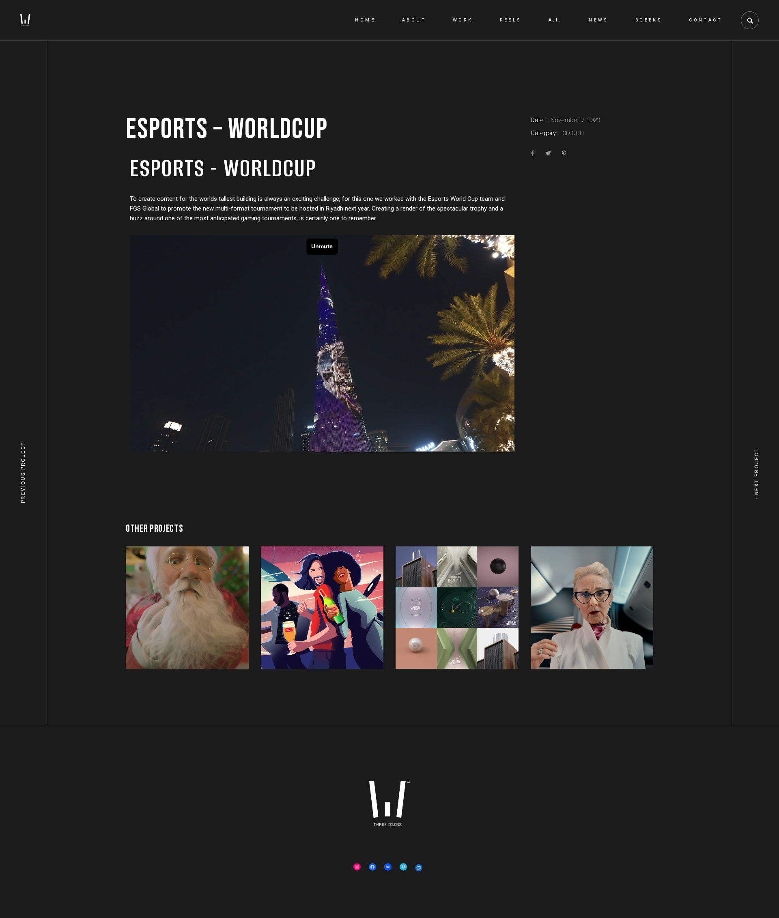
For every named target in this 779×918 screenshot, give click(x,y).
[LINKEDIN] (418, 867)
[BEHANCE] (388, 867)
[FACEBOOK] (372, 867)
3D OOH (573, 133)
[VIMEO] (403, 867)
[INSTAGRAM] (357, 867)
